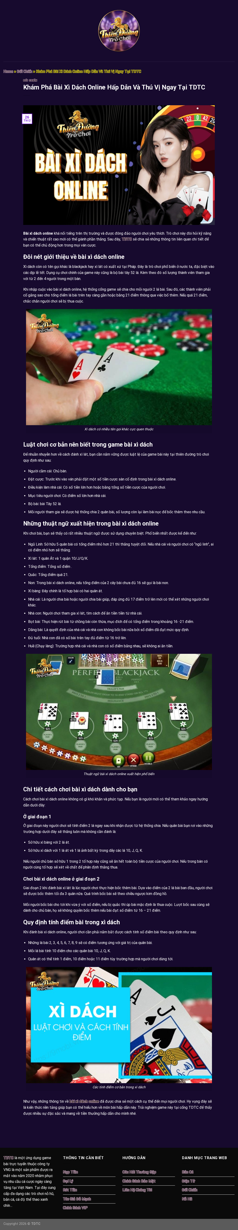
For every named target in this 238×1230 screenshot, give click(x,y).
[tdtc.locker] (119, 31)
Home (8, 71)
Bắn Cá (187, 1172)
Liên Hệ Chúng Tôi (137, 1190)
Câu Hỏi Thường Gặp (139, 1172)
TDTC (127, 239)
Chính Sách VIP (75, 1208)
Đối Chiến (24, 71)
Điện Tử (188, 1181)
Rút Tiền (70, 1190)
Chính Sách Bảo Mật (138, 1181)
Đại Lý (68, 1181)
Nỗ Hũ (187, 1199)
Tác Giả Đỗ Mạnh (77, 1199)
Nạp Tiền (70, 1172)
